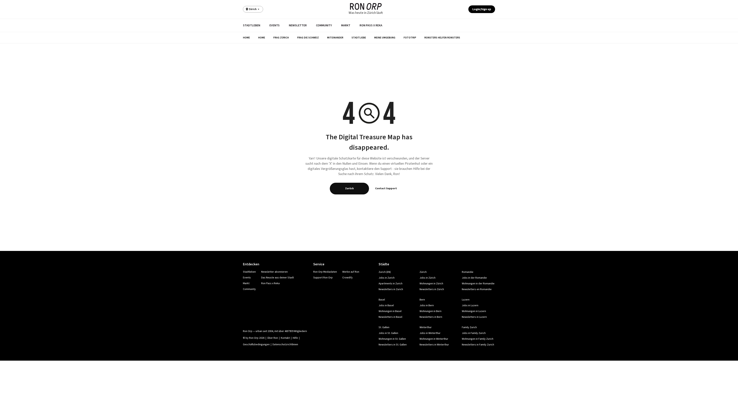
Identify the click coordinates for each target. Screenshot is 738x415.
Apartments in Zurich (390, 284)
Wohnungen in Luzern (474, 311)
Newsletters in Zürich (432, 289)
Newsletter (298, 25)
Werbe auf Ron (350, 272)
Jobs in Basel (386, 305)
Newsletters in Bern (431, 317)
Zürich (423, 272)
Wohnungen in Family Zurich (477, 339)
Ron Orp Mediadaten (325, 272)
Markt (345, 25)
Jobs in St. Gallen (388, 333)
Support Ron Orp (323, 278)
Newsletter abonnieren (274, 272)
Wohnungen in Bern (430, 311)
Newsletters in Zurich (391, 289)
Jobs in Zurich (387, 278)
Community (324, 25)
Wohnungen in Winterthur (434, 339)
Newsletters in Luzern (474, 317)
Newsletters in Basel (390, 317)
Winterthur (426, 327)
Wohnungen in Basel (390, 311)
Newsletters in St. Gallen (393, 345)
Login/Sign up (481, 9)
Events (274, 25)
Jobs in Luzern (470, 305)
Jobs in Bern (427, 305)
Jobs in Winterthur (430, 333)
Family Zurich (469, 327)
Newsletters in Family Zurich (478, 345)
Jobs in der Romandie (474, 278)
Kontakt (285, 338)
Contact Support (386, 188)
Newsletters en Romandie (477, 289)
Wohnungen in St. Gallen (392, 339)
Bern (422, 300)
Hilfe (295, 338)
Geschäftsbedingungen (256, 344)
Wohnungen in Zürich (431, 284)
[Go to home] (366, 6)
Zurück (349, 188)
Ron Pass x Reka (371, 25)
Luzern (466, 300)
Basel (382, 300)
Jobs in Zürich (427, 278)
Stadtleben (251, 25)
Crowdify (347, 278)
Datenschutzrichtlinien (285, 344)
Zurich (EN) (385, 272)
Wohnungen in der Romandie (478, 284)
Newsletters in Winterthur (434, 345)
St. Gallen (384, 327)
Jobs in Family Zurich (474, 333)
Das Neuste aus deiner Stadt (277, 278)
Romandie (467, 272)
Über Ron (272, 338)
